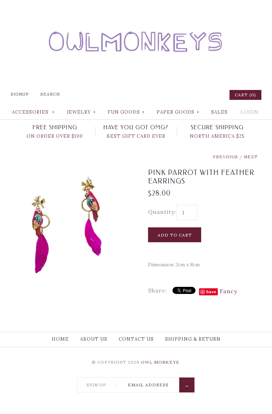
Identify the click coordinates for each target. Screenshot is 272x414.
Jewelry (81, 112)
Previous (225, 156)
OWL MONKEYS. (160, 362)
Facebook (177, 95)
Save (211, 291)
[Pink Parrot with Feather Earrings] (69, 172)
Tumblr (213, 95)
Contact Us (136, 339)
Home (60, 339)
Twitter (186, 95)
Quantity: (162, 211)
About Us (93, 339)
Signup (20, 94)
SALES (219, 112)
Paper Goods (178, 112)
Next (251, 156)
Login (249, 112)
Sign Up (96, 384)
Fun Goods (126, 112)
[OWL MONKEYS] (136, 10)
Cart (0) (245, 94)
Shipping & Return (193, 339)
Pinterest (195, 95)
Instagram (204, 95)
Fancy (228, 291)
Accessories (33, 112)
